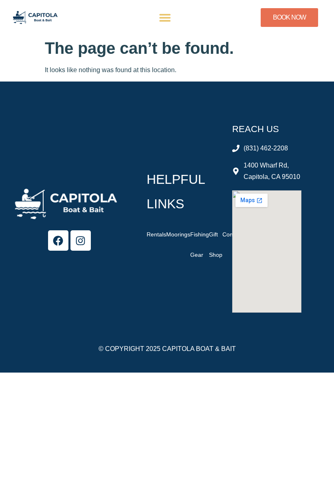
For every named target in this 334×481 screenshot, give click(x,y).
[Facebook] (58, 240)
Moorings (178, 234)
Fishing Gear (199, 244)
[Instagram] (80, 240)
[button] (165, 18)
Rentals (156, 234)
